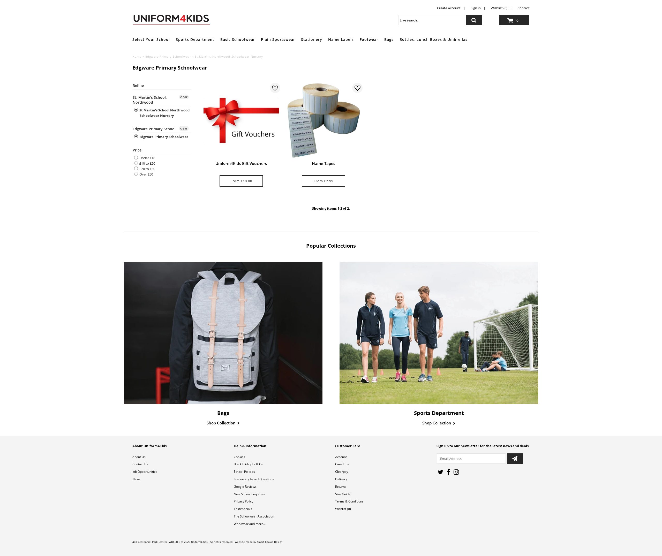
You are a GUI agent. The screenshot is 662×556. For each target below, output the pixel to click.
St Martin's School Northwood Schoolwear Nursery (164, 113)
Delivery (341, 479)
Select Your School (151, 39)
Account (341, 457)
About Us (139, 457)
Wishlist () (343, 509)
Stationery (311, 39)
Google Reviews (245, 486)
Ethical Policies (244, 471)
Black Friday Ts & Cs (248, 464)
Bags (389, 39)
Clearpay (341, 471)
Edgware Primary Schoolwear (168, 56)
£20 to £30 (147, 168)
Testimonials (243, 509)
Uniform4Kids (199, 542)
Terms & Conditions (349, 501)
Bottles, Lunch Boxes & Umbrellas (434, 39)
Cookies (239, 457)
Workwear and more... (250, 524)
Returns (340, 486)
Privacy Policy (243, 501)
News (136, 479)
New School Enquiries (249, 494)
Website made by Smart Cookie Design (258, 542)
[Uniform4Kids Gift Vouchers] (241, 120)
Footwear (369, 39)
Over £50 (146, 174)
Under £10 (147, 158)
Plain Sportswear (278, 39)
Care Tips (342, 464)
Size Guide (342, 494)
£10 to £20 (147, 163)
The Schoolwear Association (254, 516)
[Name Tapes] (323, 120)
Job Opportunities (144, 471)
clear (183, 97)
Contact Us (140, 464)
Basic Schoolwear (237, 39)
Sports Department (195, 39)
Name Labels (341, 39)
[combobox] (431, 20)
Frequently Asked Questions (254, 479)
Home (136, 56)
